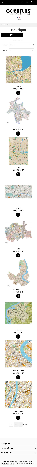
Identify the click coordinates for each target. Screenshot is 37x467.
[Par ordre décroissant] (33, 45)
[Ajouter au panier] (18, 93)
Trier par (5, 45)
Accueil (3, 25)
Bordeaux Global (18, 289)
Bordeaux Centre (18, 370)
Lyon (18, 127)
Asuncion (18, 330)
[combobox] (20, 45)
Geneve (18, 86)
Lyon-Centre (18, 411)
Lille (18, 249)
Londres (18, 167)
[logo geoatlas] (18, 8)
